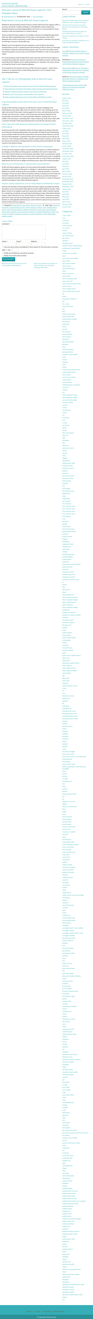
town (64, 1145)
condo (64, 408)
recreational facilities (43, 212)
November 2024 (67, 151)
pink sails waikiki (68, 973)
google (64, 524)
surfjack (65, 1107)
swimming (65, 1113)
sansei (64, 1042)
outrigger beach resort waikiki (72, 928)
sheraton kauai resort (69, 1054)
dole (63, 456)
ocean (64, 913)
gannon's (65, 521)
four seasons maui (68, 511)
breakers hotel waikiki (69, 354)
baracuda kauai (67, 306)
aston (64, 271)
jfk (63, 703)
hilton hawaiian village (70, 600)
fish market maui (68, 491)
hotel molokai (67, 633)
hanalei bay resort (68, 554)
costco (64, 413)
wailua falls (51, 214)
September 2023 (68, 187)
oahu (64, 910)
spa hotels (65, 1082)
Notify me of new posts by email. (15, 256)
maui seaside (66, 850)
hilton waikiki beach (69, 602)
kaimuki (65, 731)
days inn (65, 435)
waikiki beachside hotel (70, 1204)
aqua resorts (66, 266)
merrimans (66, 860)
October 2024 (67, 154)
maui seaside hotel (68, 852)
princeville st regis (68, 996)
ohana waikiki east (68, 918)
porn (64, 51)
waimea (65, 1247)
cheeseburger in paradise (71, 385)
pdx (63, 961)
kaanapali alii (66, 708)
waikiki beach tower (69, 1193)
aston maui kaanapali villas (71, 284)
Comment (6, 224)
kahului (64, 724)
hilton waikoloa (67, 605)
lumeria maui (66, 822)
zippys (64, 1297)
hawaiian (65, 569)
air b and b (66, 228)
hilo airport (66, 590)
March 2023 (66, 202)
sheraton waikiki (68, 1062)
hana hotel (66, 549)
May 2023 (65, 197)
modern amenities (29, 210)
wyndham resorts (68, 1290)
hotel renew (66, 635)
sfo (63, 1049)
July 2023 (65, 192)
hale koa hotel (67, 537)
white (64, 1272)
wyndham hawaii (68, 1287)
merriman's (66, 857)
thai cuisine (66, 1123)
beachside (65, 324)
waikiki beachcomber (69, 1199)
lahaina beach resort (69, 794)
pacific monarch (67, 941)
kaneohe (65, 739)
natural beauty (51, 210)
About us (81, 4)
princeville (65, 994)
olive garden (66, 923)
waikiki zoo (66, 1226)
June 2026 (65, 103)
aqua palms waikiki (68, 263)
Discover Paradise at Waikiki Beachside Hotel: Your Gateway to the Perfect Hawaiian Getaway (75, 62)
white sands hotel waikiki (71, 1274)
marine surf (66, 829)
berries (64, 329)
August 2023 (66, 189)
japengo (65, 701)
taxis (63, 1118)
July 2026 (65, 101)
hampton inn (66, 547)
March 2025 (66, 141)
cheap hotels (66, 380)
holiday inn (66, 610)
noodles (65, 908)
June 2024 (65, 164)
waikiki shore (66, 1216)
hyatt (64, 653)
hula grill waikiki (67, 650)
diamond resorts (68, 448)
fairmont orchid (67, 478)
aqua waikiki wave (68, 268)
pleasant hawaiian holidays (71, 976)
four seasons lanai (68, 509)
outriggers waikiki (68, 936)
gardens (39, 208)
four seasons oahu (68, 514)
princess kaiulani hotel (70, 991)
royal (64, 1027)
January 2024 (66, 176)
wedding (65, 1257)
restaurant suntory (68, 1019)
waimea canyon (7, 216)
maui (64, 837)
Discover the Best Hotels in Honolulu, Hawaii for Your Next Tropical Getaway (75, 53)
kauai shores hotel (68, 764)
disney (64, 453)
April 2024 (65, 169)
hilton (64, 592)
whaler (64, 1267)
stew (64, 1100)
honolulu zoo (66, 625)
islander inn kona (68, 696)
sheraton (65, 1052)
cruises (64, 423)
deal (63, 438)
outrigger (65, 925)
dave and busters (68, 433)
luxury (4, 210)
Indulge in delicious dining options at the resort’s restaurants (26, 92)
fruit (63, 519)
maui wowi (66, 855)
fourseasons (66, 516)
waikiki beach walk (68, 1196)
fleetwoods (66, 494)
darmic (64, 430)
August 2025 (66, 128)
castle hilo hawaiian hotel (71, 370)
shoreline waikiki (68, 1075)
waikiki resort (67, 1214)
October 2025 (67, 123)
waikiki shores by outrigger (71, 1219)
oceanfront (66, 915)
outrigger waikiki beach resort (72, 933)
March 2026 (66, 111)
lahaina (64, 791)
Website (34, 241)
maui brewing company (70, 844)
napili (64, 890)
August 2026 (66, 98)
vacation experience (36, 214)
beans (64, 327)
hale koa (65, 534)
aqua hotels (66, 261)
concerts (65, 405)
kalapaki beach (51, 208)
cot (63, 415)
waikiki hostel (67, 1209)
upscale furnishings (21, 214)
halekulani (65, 542)
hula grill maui (67, 648)
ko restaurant (67, 781)
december (65, 440)
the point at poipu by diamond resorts (75, 1133)
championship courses (17, 208)
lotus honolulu (67, 817)
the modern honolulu (69, 1130)
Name (4, 241)
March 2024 (66, 171)
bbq (63, 311)
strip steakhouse (68, 1102)
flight (64, 496)
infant (64, 688)
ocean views (6, 212)
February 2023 (67, 204)
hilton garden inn (68, 595)
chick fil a (65, 387)
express (65, 471)
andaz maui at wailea (69, 253)
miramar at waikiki (68, 867)
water (64, 1252)
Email (19, 241)
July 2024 (65, 161)
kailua (64, 729)
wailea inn (65, 1242)
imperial (65, 683)
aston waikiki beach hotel (71, 291)
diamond (65, 446)
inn (63, 691)
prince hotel (66, 986)
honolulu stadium (68, 623)
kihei (64, 771)
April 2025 (65, 139)
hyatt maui (66, 658)
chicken (65, 390)
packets (65, 943)
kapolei (64, 746)
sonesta (65, 1077)
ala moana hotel (67, 236)
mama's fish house (68, 827)
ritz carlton (66, 1022)
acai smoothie (67, 226)
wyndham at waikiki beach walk (73, 1284)
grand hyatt (66, 526)
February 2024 (67, 174)
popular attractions (28, 212)
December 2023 (67, 179)
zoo (63, 1300)
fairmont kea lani (68, 476)
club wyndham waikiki (69, 397)
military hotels (67, 865)
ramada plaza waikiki (69, 1006)
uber (64, 1163)
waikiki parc (66, 1211)
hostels (64, 628)
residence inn (67, 1011)
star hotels (66, 1087)
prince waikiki (67, 989)
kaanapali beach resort (70, 719)
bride (64, 357)
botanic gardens (68, 349)
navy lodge (66, 898)
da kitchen (65, 425)
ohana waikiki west (68, 920)
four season (66, 501)
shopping (65, 1064)
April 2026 (65, 108)
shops (64, 1067)
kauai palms (66, 762)
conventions (66, 410)
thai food (65, 1125)
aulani (64, 296)
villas (45, 214)
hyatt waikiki (66, 673)
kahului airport (67, 726)
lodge (64, 812)
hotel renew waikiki (69, 638)
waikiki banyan (67, 1188)
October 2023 (67, 184)
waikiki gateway (67, 1206)
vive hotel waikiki (68, 1176)
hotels (64, 643)
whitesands (66, 1277)
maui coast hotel (68, 847)
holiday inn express (69, 612)
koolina (64, 789)
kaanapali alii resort (69, 711)
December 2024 (67, 149)
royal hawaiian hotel (69, 1034)
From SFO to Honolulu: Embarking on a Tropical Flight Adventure (75, 41)
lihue (28, 205)
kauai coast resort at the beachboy (74, 757)
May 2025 (65, 136)
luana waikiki (66, 819)
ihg (63, 676)
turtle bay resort (68, 1156)
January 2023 (66, 207)
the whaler (66, 1135)
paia (63, 946)
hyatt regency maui (69, 668)
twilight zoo (66, 1161)
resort (64, 1014)
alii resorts (66, 238)
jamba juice (66, 698)
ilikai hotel (65, 678)
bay (63, 309)
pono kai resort (67, 981)
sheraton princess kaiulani (71, 1059)
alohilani (65, 241)
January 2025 (66, 146)
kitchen (64, 776)
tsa (63, 1150)
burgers (65, 362)
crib (63, 420)
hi (63, 582)
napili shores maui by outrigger (73, 895)
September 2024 (68, 156)
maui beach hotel (68, 842)
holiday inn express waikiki (71, 615)
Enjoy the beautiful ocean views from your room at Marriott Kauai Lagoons (30, 86)
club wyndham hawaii (69, 395)
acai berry (65, 220)
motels (64, 887)
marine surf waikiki (68, 832)
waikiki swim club (68, 1221)
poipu (64, 979)
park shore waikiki (68, 953)
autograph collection (69, 299)
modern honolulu (68, 872)
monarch (65, 880)
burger (64, 360)
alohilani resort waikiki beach (72, 246)
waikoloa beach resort (70, 1234)
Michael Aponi (67, 68)
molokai (65, 875)
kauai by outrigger (68, 751)
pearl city (65, 966)
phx (63, 971)
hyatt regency (67, 665)
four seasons (66, 504)
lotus (64, 814)
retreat (53, 212)
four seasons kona (68, 506)
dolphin (65, 458)
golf (44, 208)
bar (63, 301)
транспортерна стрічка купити (73, 85)
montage (65, 882)
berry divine (66, 332)
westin (64, 1259)
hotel (64, 630)
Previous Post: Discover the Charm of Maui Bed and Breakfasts (14, 264)
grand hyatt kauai (68, 529)
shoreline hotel (67, 1070)
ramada (65, 1004)
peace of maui (67, 963)
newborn (65, 903)
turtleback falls (67, 1158)
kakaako (65, 734)
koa (63, 784)
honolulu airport (68, 620)
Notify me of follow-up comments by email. (19, 253)
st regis (64, 1085)
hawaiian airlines (68, 572)
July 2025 (65, 131)
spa (63, 1080)
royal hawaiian (67, 1032)
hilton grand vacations (70, 597)
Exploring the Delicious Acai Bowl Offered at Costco (73, 88)
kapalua (65, 744)
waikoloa (65, 1229)
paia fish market (67, 948)
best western (66, 337)
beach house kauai (68, 314)
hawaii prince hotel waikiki (71, 564)
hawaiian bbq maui (68, 574)
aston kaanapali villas (69, 279)
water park (66, 1254)
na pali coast (41, 210)
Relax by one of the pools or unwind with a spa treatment (24, 94)
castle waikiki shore (69, 372)
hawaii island (16, 205)
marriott (33, 205)
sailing (64, 1037)
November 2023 (67, 182)
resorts (39, 205)
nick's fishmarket (68, 905)
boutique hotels (67, 352)
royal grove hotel (68, 1029)
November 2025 (67, 121)
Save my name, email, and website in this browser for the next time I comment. (31, 247)
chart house (66, 375)
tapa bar (65, 1115)
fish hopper (66, 488)
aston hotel (66, 276)
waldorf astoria (67, 1249)
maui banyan (66, 839)
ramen (64, 1009)
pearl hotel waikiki (68, 968)
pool (19, 212)
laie (63, 796)
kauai (24, 205)
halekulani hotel (67, 544)
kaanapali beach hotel (69, 716)
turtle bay (65, 1153)
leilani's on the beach (69, 807)
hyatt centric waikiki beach (71, 655)
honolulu (65, 617)
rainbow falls (66, 1001)
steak (64, 1097)
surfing (64, 1105)
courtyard (65, 418)
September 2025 (68, 126)
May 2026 (65, 106)
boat (63, 347)
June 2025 (65, 133)
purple (64, 999)
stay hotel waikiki (68, 1095)
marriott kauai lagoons (15, 210)
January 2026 (66, 116)
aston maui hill (67, 281)
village (64, 1168)
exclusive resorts (68, 468)
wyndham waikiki (68, 1292)
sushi (64, 1110)
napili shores (66, 893)
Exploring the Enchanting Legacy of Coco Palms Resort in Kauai (74, 32)
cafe (63, 365)
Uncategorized (67, 1166)
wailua (64, 1244)
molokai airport (67, 877)
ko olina (65, 779)
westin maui (66, 1262)
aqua (64, 256)
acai (63, 218)
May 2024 (65, 166)
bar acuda (65, 304)
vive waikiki (66, 1178)
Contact (87, 4)
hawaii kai (65, 562)
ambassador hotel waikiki (71, 248)
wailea (64, 1236)
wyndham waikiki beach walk (72, 1295)
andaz (64, 251)
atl (63, 294)
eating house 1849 (68, 463)
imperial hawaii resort (69, 686)
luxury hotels (66, 824)
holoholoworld (9, 17)
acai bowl (65, 223)
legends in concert (68, 802)
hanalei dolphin (67, 557)
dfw (63, 443)
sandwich (65, 1039)
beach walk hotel (68, 317)
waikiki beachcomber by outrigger (74, 1201)
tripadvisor (66, 1148)
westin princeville (68, 1264)
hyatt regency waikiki (69, 671)
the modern (66, 1128)
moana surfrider (68, 870)
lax (63, 799)
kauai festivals (67, 759)
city (63, 392)
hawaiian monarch (68, 577)
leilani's (64, 804)
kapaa (64, 741)
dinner (64, 451)
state (64, 1092)
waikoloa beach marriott (70, 1231)
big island (65, 339)
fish (63, 486)
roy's (64, 1024)
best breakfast (67, 334)
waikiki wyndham (68, 1224)
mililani (64, 862)
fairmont (65, 473)
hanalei (64, 552)
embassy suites (67, 466)
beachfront (66, 322)
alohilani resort (67, 243)
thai (63, 1120)
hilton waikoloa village (70, 607)
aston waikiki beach (69, 289)
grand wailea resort (69, 531)
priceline (65, 984)
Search (64, 9)
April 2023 (65, 199)
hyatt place (66, 660)
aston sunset (66, 286)
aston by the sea (68, 274)
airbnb (64, 231)
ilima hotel (65, 681)
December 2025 (67, 118)
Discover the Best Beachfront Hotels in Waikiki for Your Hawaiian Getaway (75, 21)
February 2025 (67, 144)
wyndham (65, 1282)
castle (64, 367)
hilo (63, 587)
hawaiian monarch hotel (70, 580)
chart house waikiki (69, 377)
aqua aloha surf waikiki (70, 258)
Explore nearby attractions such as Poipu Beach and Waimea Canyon (28, 97)
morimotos (66, 885)
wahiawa (65, 1183)
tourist (64, 1140)
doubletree (66, 461)
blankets (65, 344)
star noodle (66, 1090)
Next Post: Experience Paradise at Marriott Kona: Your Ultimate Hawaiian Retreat (45, 265)
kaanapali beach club (69, 714)
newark (64, 900)
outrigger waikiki (68, 930)
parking (65, 956)
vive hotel (65, 1173)
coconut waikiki (67, 403)
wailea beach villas (68, 1239)
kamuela (65, 736)
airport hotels (67, 233)
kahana (64, 721)
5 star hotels (66, 215)
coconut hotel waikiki (69, 400)
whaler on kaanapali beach (71, 1269)
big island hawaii (68, 342)
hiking (64, 585)
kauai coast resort (68, 754)
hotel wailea (66, 640)
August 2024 (66, 159)
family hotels (66, 481)
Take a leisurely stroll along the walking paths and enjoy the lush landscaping (31, 89)
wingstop (65, 1279)
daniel (64, 428)
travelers (11, 214)
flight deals (66, 499)
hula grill (65, 645)
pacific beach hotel (68, 938)
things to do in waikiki (69, 1138)
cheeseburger (67, 382)
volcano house (67, 1181)
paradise (14, 212)
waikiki (64, 1186)
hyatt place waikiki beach (70, 663)
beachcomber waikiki (69, 319)
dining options (31, 208)
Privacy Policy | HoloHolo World (53, 1311)
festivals (65, 483)
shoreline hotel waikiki (70, 1072)
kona (64, 786)
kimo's (64, 774)
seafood (65, 1047)
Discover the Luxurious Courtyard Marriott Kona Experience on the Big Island (74, 27)
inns (63, 693)
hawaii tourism (67, 567)
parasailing (66, 951)
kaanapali (65, 706)
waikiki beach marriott (70, 1191)
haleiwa (65, 539)
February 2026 (67, 113)
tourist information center (71, 1143)
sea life (64, 1044)
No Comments (38, 17)
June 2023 (65, 194)
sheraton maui (67, 1057)
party (64, 958)
